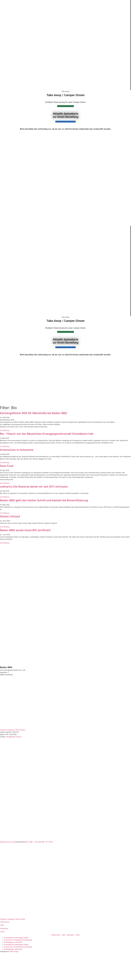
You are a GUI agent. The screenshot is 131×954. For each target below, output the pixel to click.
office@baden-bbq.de (13, 737)
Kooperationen (64, 76)
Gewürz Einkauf (10, 516)
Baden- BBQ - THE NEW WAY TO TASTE (38, 842)
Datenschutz (5, 922)
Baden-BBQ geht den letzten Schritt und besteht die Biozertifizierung (44, 500)
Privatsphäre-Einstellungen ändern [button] (16, 938)
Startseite (63, 33)
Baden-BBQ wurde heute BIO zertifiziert (25, 530)
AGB (2, 925)
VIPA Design (14, 951)
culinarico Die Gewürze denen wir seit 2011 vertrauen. (34, 486)
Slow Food (6, 466)
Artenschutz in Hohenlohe (16, 449)
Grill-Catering (63, 53)
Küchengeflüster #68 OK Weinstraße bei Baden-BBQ (33, 413)
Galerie (64, 80)
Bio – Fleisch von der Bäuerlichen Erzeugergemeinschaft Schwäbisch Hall (46, 433)
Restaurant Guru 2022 (8, 842)
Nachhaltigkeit (64, 37)
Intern (2, 932)
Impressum (4, 928)
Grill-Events (63, 49)
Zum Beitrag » (5, 430)
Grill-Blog (63, 41)
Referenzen (63, 72)
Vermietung (63, 68)
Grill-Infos (63, 65)
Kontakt (63, 88)
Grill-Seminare (64, 45)
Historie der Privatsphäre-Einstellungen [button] (18, 940)
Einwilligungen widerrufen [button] (13, 942)
